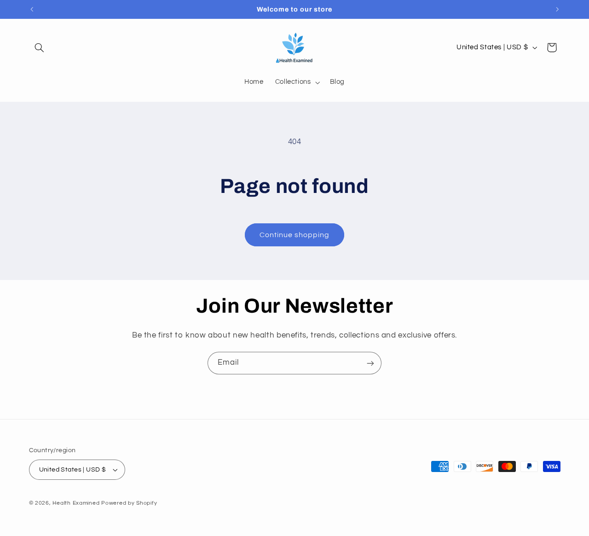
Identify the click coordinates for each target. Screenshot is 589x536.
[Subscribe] (370, 363)
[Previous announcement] (32, 9)
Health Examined (75, 503)
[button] (39, 47)
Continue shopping (295, 235)
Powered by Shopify (129, 503)
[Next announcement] (557, 9)
